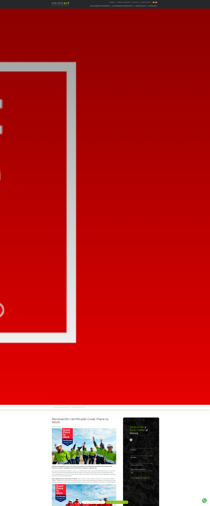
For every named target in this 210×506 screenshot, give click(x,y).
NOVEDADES (153, 6)
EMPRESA (112, 2)
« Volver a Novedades (61, 407)
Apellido (133, 457)
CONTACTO (135, 2)
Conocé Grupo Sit (78, 407)
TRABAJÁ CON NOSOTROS (123, 2)
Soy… (132, 472)
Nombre (133, 450)
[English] (156, 2)
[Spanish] (153, 2)
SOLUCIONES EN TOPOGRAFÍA (100, 6)
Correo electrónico (137, 465)
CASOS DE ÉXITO (140, 6)
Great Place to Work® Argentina (107, 482)
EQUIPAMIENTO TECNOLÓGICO (122, 6)
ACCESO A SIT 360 (145, 2)
